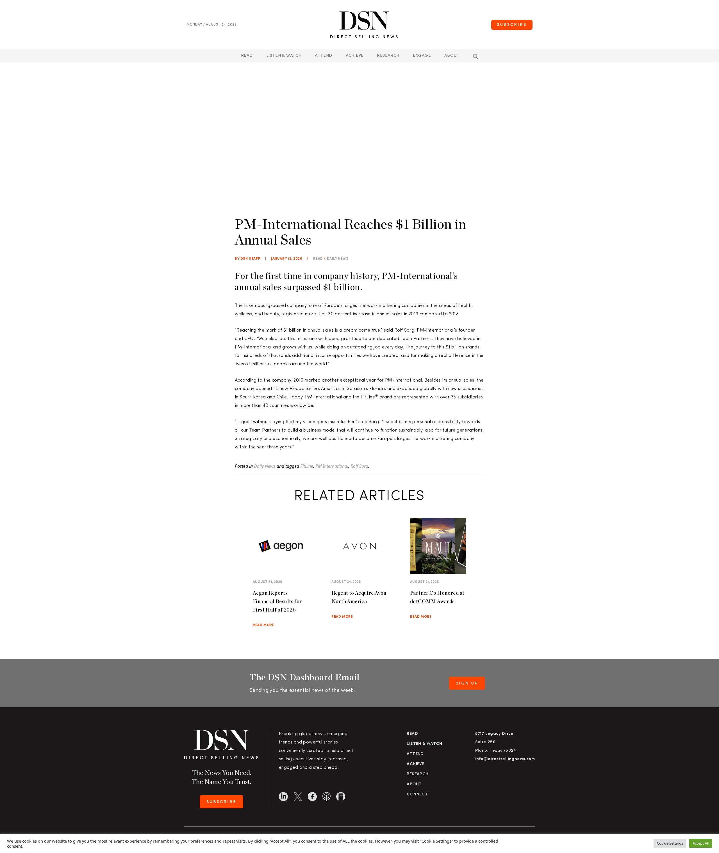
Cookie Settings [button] (670, 843)
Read (247, 56)
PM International (331, 466)
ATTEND (323, 56)
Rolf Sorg (359, 466)
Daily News (338, 259)
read (318, 259)
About (451, 56)
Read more (263, 625)
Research (388, 56)
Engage (422, 56)
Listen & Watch (284, 56)
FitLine (306, 466)
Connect (417, 794)
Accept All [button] (701, 843)
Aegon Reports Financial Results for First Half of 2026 (277, 601)
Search (475, 56)
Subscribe (512, 25)
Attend (415, 754)
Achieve (355, 56)
